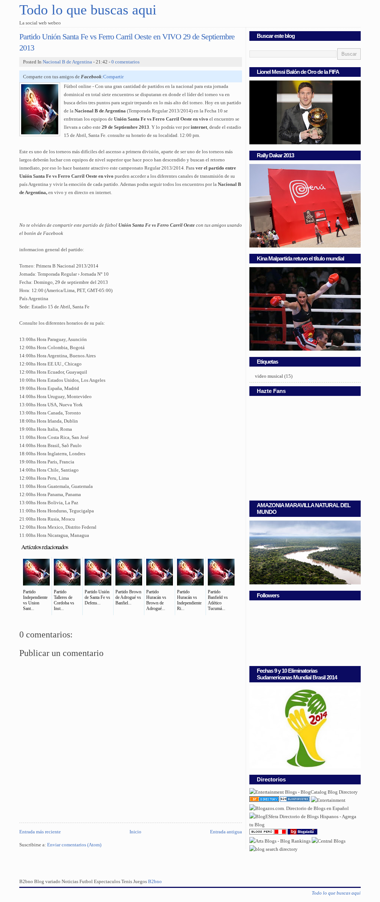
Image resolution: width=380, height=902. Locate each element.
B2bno (155, 881)
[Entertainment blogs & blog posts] (264, 800)
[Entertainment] (328, 800)
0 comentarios (125, 62)
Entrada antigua (226, 831)
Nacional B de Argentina (67, 62)
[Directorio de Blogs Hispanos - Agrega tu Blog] (305, 824)
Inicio (135, 831)
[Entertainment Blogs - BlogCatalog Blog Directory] (303, 792)
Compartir (113, 76)
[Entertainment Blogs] (295, 800)
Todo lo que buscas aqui (88, 9)
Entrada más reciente (40, 831)
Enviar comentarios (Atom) (74, 844)
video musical (269, 376)
